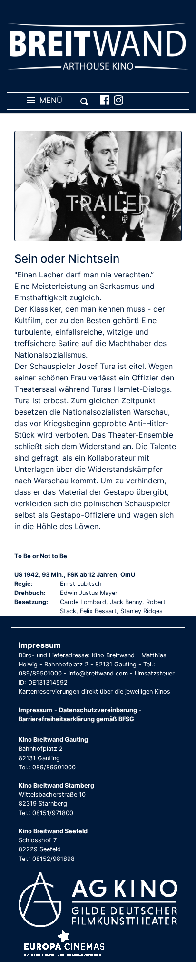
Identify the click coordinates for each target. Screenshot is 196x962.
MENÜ (48, 100)
